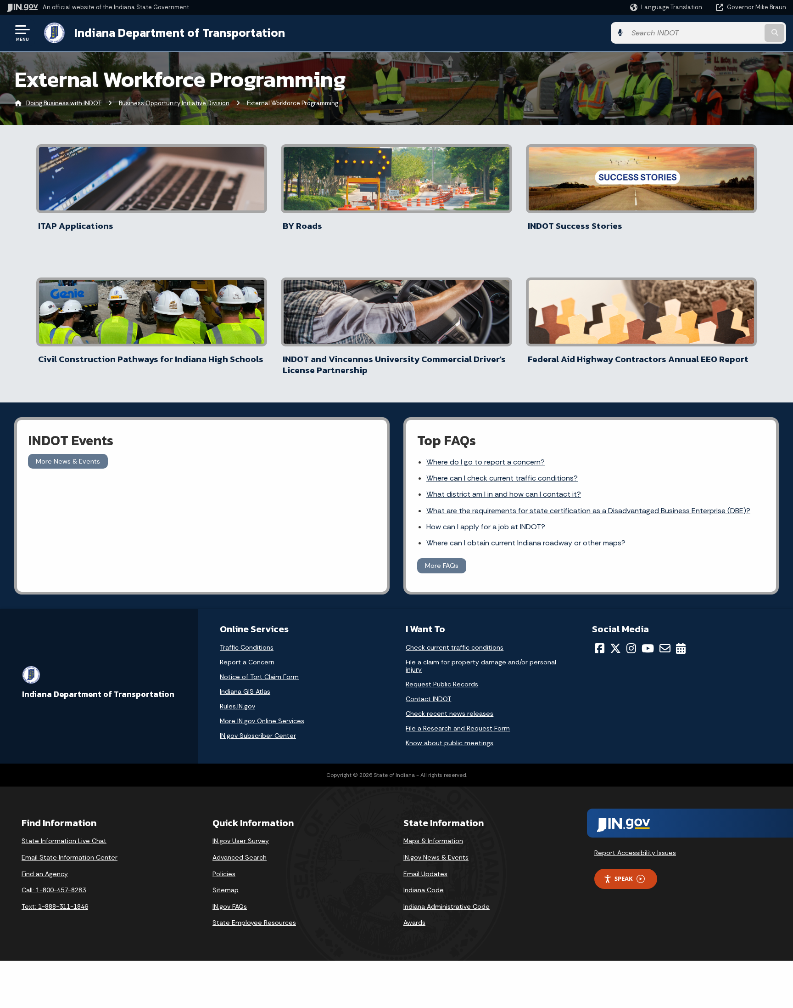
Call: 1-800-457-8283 (54, 890)
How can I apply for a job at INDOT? (485, 527)
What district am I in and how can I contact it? (503, 494)
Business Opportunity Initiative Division (174, 103)
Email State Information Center (69, 857)
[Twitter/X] (615, 648)
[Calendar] (681, 648)
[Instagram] (631, 648)
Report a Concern (247, 662)
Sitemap (225, 890)
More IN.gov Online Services (262, 721)
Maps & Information (433, 841)
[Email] (664, 648)
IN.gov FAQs (229, 906)
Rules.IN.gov (237, 706)
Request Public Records (442, 684)
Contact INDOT (428, 699)
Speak (623, 878)
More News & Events (68, 461)
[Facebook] (599, 648)
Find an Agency (45, 874)
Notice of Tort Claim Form (259, 677)
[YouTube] (648, 648)
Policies (223, 874)
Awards (414, 922)
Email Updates (425, 874)
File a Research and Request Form (458, 728)
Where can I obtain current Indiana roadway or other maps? (525, 543)
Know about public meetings (449, 743)
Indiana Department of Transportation (179, 32)
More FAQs (441, 565)
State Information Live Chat (64, 841)
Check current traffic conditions (454, 647)
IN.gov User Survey (240, 841)
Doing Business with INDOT (63, 103)
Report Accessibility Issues (635, 853)
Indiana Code (423, 890)
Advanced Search (239, 857)
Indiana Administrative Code (446, 906)
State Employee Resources (254, 922)
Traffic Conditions (247, 647)
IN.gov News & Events (436, 857)
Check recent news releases (449, 713)
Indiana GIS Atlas (245, 691)
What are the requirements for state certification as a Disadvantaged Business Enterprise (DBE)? (588, 510)
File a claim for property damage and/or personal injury (481, 666)
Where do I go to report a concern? (485, 462)
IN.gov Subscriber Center (258, 735)
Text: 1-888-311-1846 (55, 906)
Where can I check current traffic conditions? (502, 478)
